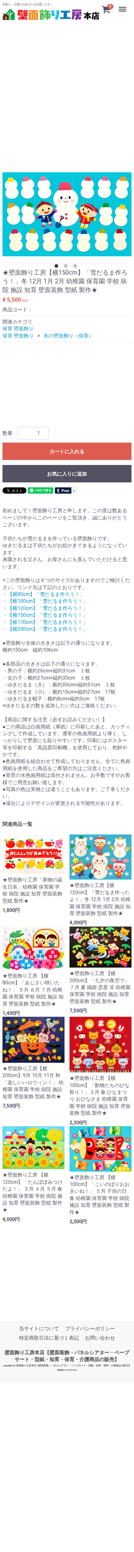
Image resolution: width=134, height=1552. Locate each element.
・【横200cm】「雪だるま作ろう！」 (45, 629)
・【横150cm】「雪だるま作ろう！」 (45, 615)
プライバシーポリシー (90, 1328)
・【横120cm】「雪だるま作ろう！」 (45, 608)
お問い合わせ (100, 1338)
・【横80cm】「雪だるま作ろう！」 (43, 594)
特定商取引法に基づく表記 (49, 1338)
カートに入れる (67, 451)
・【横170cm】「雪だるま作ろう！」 (45, 622)
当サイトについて (39, 1328)
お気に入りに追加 (67, 473)
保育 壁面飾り (18, 329)
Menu (123, 6)
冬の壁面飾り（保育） (68, 335)
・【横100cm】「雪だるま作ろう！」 (45, 601)
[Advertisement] (67, 89)
